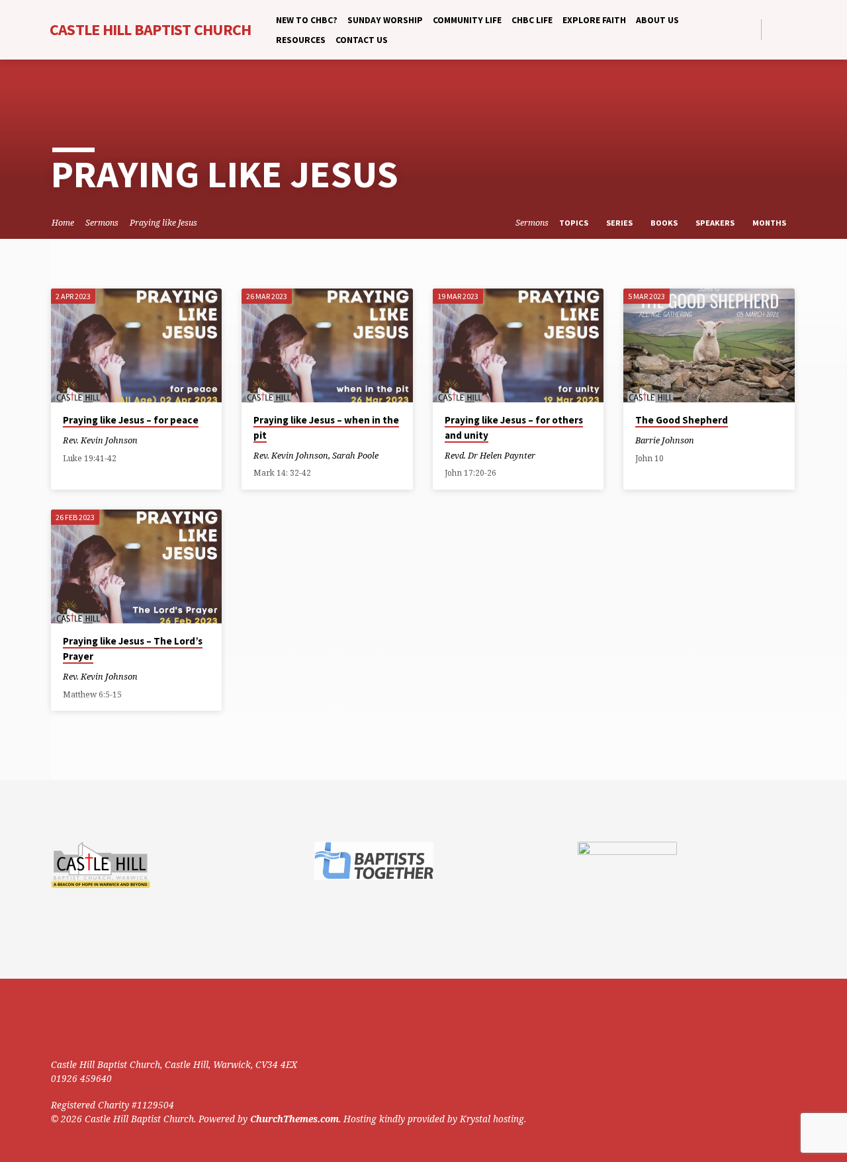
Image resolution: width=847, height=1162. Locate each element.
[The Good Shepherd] (709, 345)
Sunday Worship (385, 20)
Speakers (715, 223)
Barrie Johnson (664, 440)
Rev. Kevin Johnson (100, 440)
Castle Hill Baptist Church (150, 29)
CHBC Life (532, 20)
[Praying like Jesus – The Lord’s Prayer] (136, 566)
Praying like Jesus (163, 222)
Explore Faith (594, 20)
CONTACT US (361, 40)
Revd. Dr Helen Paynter (490, 455)
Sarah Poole (355, 455)
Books (665, 223)
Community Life (467, 20)
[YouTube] (790, 29)
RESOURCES (301, 40)
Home (63, 222)
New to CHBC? (306, 20)
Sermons (101, 222)
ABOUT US (657, 20)
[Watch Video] (149, 439)
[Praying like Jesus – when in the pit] (327, 345)
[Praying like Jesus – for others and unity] (518, 345)
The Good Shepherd (681, 420)
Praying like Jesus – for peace (131, 420)
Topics (574, 223)
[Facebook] (775, 29)
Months (770, 223)
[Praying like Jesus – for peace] (136, 345)
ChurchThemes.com (294, 1118)
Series (620, 223)
